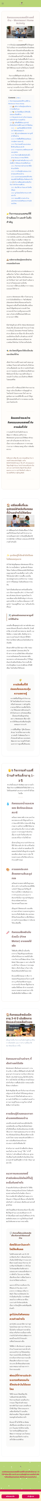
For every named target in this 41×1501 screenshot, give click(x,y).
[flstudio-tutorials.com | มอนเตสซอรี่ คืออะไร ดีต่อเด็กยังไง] (21, 3)
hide (18, 98)
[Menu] (2, 3)
